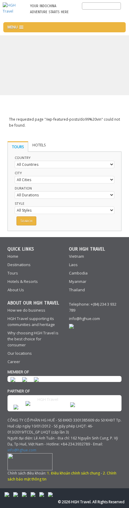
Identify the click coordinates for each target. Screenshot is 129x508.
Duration (23, 188)
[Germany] (110, 15)
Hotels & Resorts (23, 281)
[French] (100, 15)
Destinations (19, 264)
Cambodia (78, 273)
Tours (13, 273)
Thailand (77, 289)
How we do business (26, 310)
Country (23, 157)
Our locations (20, 353)
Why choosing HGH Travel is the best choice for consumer (33, 339)
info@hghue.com (84, 318)
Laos (73, 264)
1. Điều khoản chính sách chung (73, 473)
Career (14, 361)
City (18, 173)
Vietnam (76, 256)
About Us (16, 289)
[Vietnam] (120, 15)
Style (19, 203)
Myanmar (77, 281)
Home (13, 256)
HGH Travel (48, 399)
